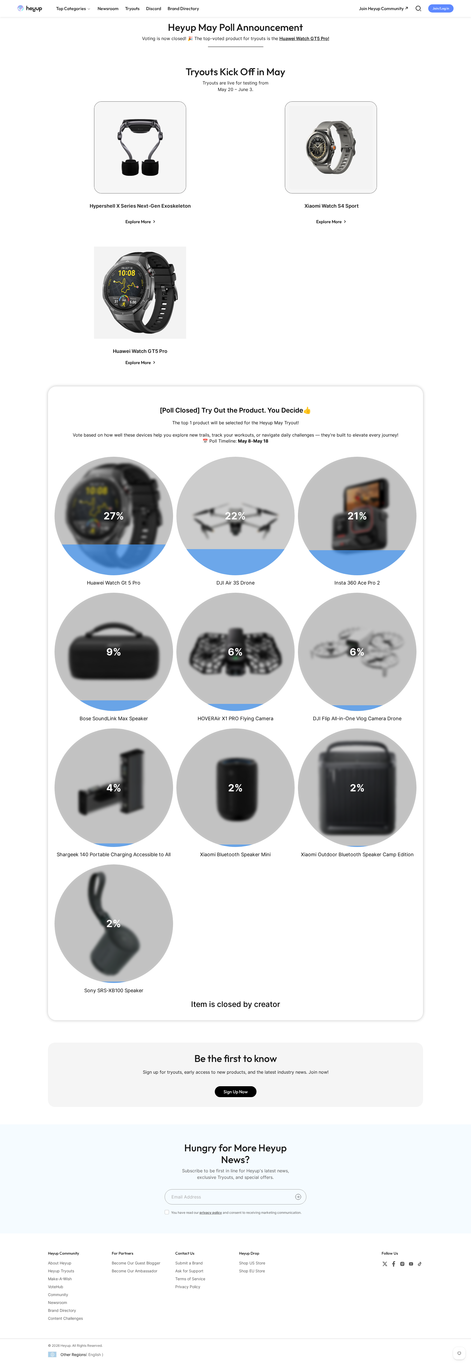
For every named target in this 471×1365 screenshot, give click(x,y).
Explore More (138, 221)
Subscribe (298, 1196)
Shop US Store (252, 1263)
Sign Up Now (236, 1091)
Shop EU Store (252, 1271)
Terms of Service (190, 1278)
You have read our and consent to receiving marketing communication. (236, 1212)
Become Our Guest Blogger (136, 1263)
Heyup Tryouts (61, 1271)
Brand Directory (62, 1310)
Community (58, 1294)
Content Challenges (65, 1318)
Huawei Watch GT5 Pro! (304, 38)
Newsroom (57, 1302)
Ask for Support (189, 1271)
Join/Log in (441, 8)
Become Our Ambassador (134, 1271)
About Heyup (59, 1263)
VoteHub (55, 1286)
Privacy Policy (187, 1286)
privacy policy (211, 1212)
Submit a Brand (189, 1263)
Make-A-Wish (60, 1278)
